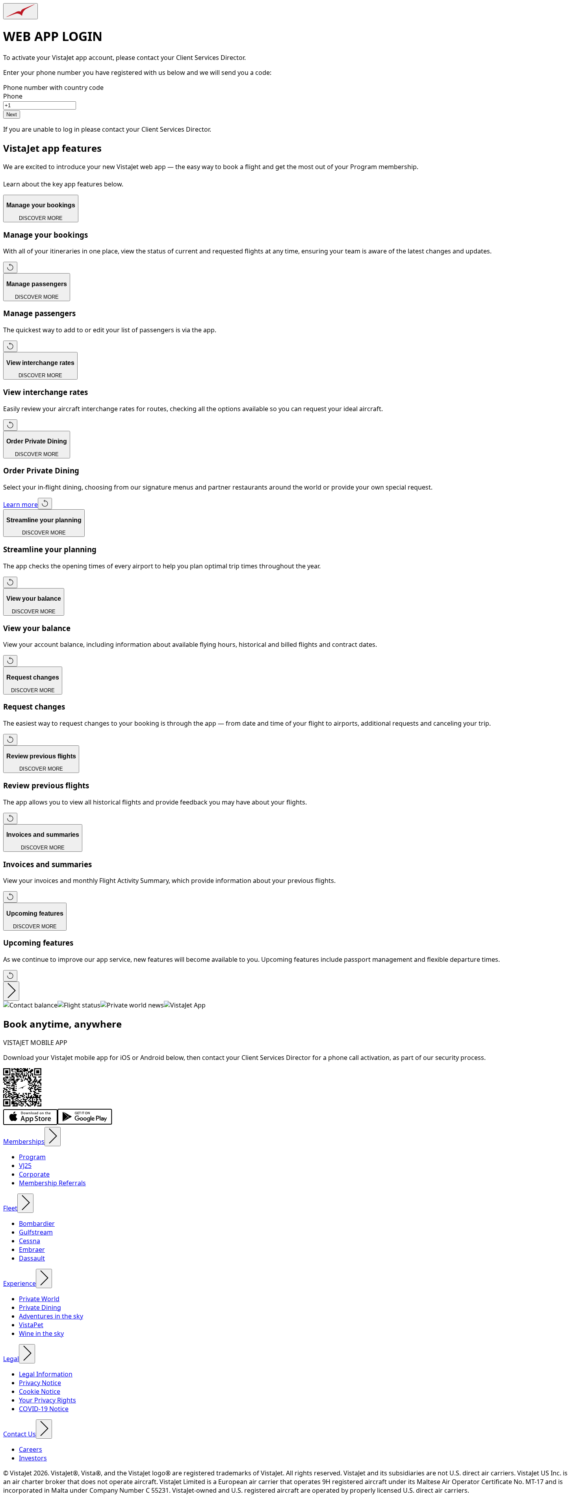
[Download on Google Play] (85, 1122)
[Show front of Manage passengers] (10, 346)
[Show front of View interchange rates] (10, 425)
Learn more (20, 504)
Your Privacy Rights (47, 1400)
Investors (33, 1458)
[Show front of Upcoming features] (10, 975)
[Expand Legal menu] (27, 1353)
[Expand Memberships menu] (53, 1136)
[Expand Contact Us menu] (44, 1429)
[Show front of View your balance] (10, 661)
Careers (30, 1449)
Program (32, 1157)
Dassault (32, 1258)
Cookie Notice (39, 1391)
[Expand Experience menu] (44, 1278)
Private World (39, 1298)
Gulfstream (36, 1232)
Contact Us (19, 1434)
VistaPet (31, 1324)
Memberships (24, 1141)
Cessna (29, 1241)
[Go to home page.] (20, 11)
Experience (19, 1283)
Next (11, 114)
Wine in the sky (41, 1333)
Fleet (10, 1208)
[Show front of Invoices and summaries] (10, 897)
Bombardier (37, 1223)
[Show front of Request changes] (10, 739)
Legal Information (45, 1374)
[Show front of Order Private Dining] (45, 503)
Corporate (34, 1174)
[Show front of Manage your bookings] (10, 267)
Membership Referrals (52, 1183)
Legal (11, 1358)
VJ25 (25, 1165)
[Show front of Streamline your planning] (10, 582)
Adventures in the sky (51, 1316)
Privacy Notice (40, 1382)
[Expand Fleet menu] (25, 1203)
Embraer (32, 1249)
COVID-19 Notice (44, 1408)
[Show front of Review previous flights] (10, 818)
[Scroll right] (11, 991)
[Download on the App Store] (30, 1122)
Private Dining (40, 1307)
